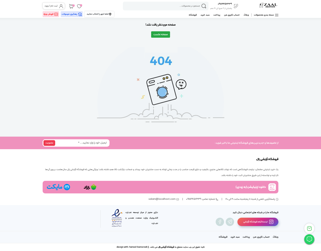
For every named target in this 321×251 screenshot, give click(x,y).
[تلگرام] (230, 222)
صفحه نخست (160, 34)
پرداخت (216, 15)
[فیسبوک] (220, 222)
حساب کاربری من (232, 15)
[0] (71, 6)
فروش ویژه (48, 14)
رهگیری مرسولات (69, 14)
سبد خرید (204, 15)
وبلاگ (246, 15)
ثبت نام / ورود (51, 6)
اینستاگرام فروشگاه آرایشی (255, 222)
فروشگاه (193, 15)
